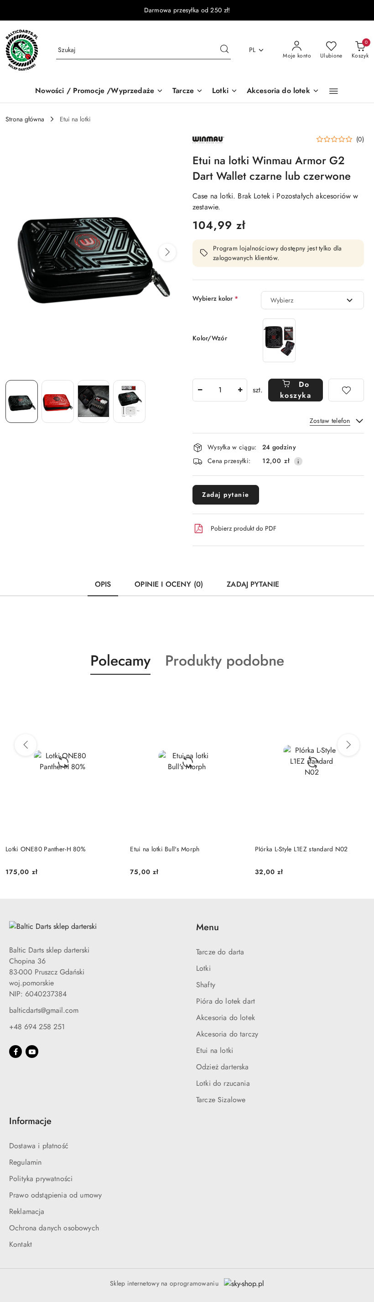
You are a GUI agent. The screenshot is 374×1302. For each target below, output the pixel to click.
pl (252, 49)
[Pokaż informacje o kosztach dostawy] (298, 461)
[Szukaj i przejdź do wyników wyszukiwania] (224, 50)
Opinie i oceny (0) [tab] (169, 584)
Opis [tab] (103, 584)
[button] (333, 91)
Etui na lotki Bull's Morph (40, 849)
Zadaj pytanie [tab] (253, 584)
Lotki (203, 968)
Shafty (205, 984)
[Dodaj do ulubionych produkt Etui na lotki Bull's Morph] (108, 696)
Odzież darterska (222, 1067)
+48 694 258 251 (37, 1026)
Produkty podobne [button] (224, 660)
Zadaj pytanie (225, 494)
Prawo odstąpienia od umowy (55, 1195)
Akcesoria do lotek (225, 1017)
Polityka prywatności (41, 1178)
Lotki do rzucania (223, 1083)
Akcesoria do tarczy (227, 1034)
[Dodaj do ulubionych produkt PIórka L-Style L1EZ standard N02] (233, 696)
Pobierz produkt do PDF (243, 528)
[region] (279, 340)
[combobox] (312, 300)
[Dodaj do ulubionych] (346, 390)
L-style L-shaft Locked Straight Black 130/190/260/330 (304, 853)
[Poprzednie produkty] (25, 745)
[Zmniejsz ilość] (200, 390)
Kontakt (20, 1244)
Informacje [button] (30, 1121)
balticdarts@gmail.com (43, 1010)
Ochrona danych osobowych (54, 1228)
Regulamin (25, 1162)
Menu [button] (207, 927)
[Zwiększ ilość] (240, 390)
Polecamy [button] (120, 660)
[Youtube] (32, 1051)
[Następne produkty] (348, 745)
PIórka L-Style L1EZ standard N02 (176, 849)
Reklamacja (27, 1211)
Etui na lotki (214, 1050)
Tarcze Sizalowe (220, 1099)
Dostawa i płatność (38, 1146)
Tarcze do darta (220, 952)
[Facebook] (15, 1051)
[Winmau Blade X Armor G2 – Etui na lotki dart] (279, 340)
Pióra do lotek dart (225, 1001)
